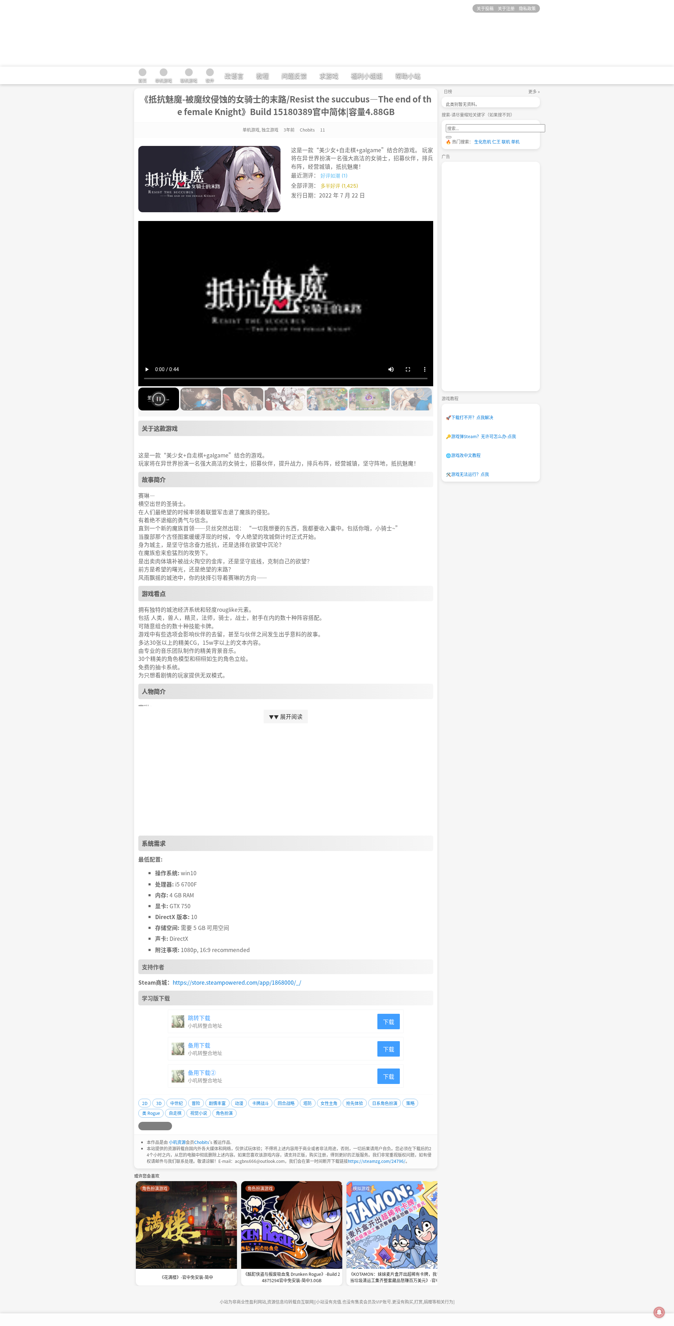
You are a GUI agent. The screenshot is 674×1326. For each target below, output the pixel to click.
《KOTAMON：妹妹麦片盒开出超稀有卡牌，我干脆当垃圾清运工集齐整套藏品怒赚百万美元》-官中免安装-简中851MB (397, 1278)
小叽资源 (177, 1142)
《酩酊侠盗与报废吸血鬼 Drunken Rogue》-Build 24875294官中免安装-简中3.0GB (291, 1277)
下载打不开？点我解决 (469, 417)
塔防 (307, 1103)
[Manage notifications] (659, 1312)
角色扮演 (224, 1113)
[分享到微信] (159, 1126)
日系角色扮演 (384, 1103)
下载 (388, 1021)
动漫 (239, 1103)
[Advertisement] (285, 779)
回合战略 (286, 1103)
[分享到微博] (142, 1126)
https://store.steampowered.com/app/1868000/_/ (237, 982)
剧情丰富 (217, 1103)
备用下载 (199, 1045)
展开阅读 (286, 716)
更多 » (534, 91)
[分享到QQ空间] (151, 1126)
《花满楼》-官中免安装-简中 (186, 1277)
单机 (515, 142)
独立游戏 (270, 130)
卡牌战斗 (260, 1103)
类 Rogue (151, 1113)
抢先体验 (354, 1103)
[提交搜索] (448, 137)
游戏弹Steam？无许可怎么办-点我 (481, 436)
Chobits (201, 1142)
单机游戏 (251, 130)
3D (158, 1103)
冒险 (196, 1103)
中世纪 (176, 1103)
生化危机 (482, 142)
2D (144, 1103)
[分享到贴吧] (168, 1126)
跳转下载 (199, 1017)
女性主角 (329, 1103)
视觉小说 (198, 1113)
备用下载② (202, 1072)
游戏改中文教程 (463, 455)
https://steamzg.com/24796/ (376, 1161)
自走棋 (175, 1113)
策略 (410, 1103)
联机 (506, 142)
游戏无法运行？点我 (467, 474)
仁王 (496, 142)
